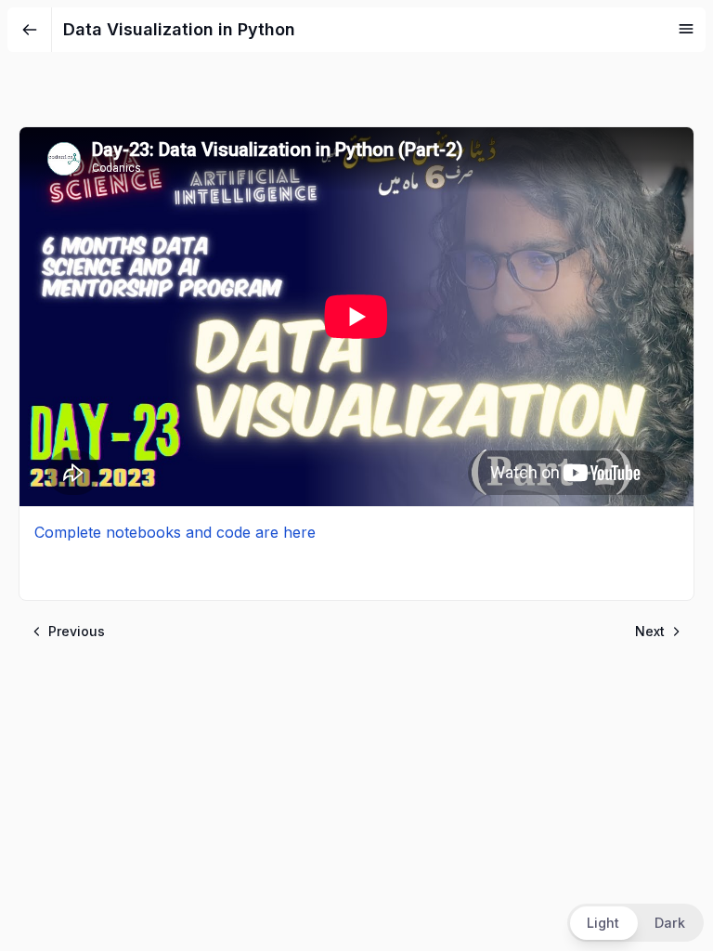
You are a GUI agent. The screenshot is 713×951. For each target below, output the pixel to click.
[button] (635, 923)
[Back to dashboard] (29, 29)
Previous (76, 631)
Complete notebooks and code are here (175, 532)
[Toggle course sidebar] (686, 28)
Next (650, 631)
